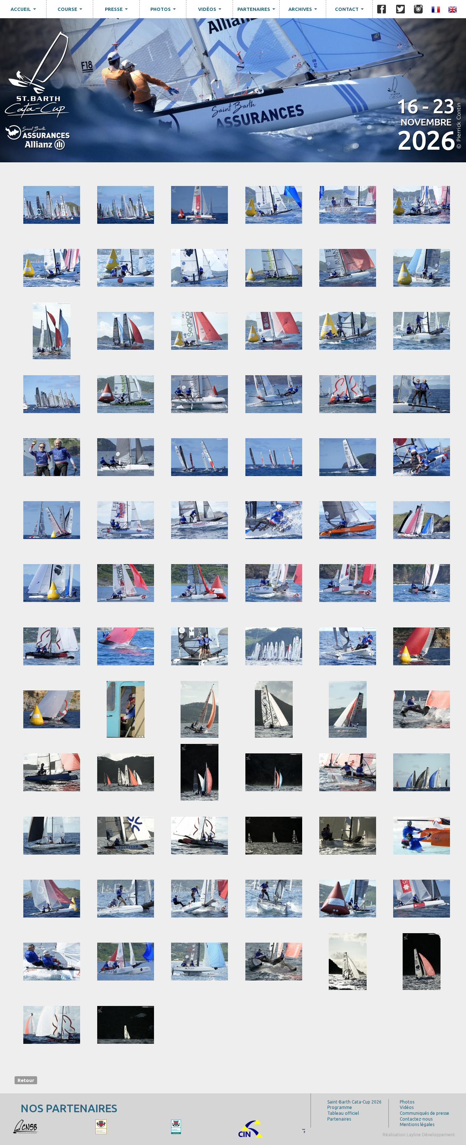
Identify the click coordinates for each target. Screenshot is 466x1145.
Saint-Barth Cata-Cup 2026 (354, 1102)
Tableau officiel (343, 1113)
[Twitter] (400, 9)
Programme (339, 1107)
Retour (25, 1080)
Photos (164, 11)
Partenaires (257, 11)
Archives (303, 11)
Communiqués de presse (424, 1113)
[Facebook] (381, 9)
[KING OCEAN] (43, 1126)
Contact (350, 11)
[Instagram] (418, 9)
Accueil (24, 11)
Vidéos (210, 11)
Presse (117, 11)
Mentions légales (417, 1124)
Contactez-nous (416, 1119)
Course (71, 11)
